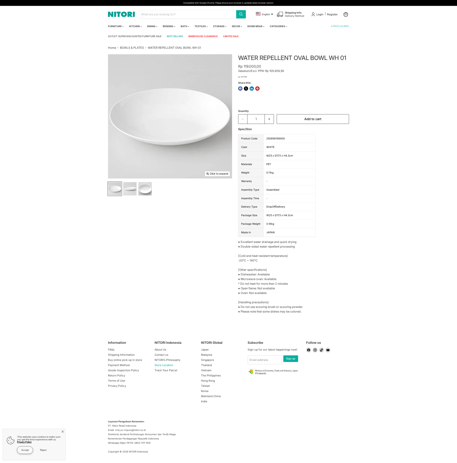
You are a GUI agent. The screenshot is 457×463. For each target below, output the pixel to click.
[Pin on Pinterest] (257, 88)
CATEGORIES (278, 26)
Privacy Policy (117, 385)
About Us (160, 349)
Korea (204, 391)
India (204, 401)
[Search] (241, 14)
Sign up (290, 358)
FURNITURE (115, 26)
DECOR (236, 26)
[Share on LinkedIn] (252, 88)
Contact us (161, 354)
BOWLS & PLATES (132, 47)
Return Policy (116, 375)
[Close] (62, 431)
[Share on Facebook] (240, 88)
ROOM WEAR (255, 26)
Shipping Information (121, 354)
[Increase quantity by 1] (269, 119)
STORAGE (219, 26)
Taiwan (205, 385)
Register (332, 14)
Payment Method (119, 365)
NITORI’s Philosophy (167, 360)
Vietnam (206, 370)
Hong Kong (208, 380)
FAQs (111, 349)
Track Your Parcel (166, 370)
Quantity (243, 111)
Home (112, 47)
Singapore (207, 360)
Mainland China (211, 396)
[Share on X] (246, 88)
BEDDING (168, 26)
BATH (184, 26)
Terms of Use (116, 380)
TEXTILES (200, 26)
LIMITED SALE (231, 36)
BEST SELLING (175, 36)
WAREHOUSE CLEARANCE (203, 36)
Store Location (164, 365)
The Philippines (211, 375)
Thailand (206, 365)
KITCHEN (134, 26)
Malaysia (206, 354)
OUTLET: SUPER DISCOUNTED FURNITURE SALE (135, 36)
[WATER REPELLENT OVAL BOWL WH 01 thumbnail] (115, 189)
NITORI (244, 77)
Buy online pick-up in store (125, 360)
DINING (151, 26)
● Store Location (340, 25)
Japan (205, 349)
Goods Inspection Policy (123, 370)
